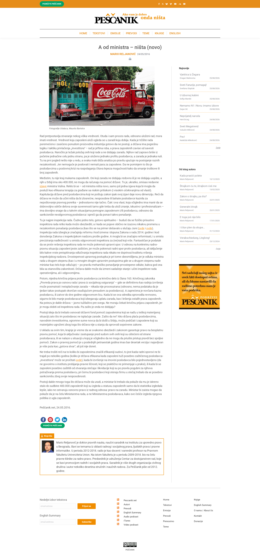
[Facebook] (159, 4)
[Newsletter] (184, 4)
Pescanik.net (130, 500)
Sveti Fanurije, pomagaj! (193, 84)
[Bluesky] (167, 4)
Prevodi (127, 508)
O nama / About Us (203, 510)
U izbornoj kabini (189, 95)
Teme (166, 526)
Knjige (197, 499)
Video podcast (131, 524)
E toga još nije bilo (190, 217)
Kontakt (198, 516)
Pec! (182, 136)
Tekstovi (167, 505)
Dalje (218, 147)
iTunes (127, 520)
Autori (127, 504)
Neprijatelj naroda (190, 115)
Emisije (167, 510)
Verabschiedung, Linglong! (195, 237)
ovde (141, 228)
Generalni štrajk (189, 206)
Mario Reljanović (123, 54)
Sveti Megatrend (189, 126)
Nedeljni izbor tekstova (53, 499)
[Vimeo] (171, 4)
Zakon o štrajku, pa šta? (193, 196)
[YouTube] (175, 4)
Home (166, 499)
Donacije (198, 521)
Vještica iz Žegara (190, 74)
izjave (43, 186)
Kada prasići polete (191, 175)
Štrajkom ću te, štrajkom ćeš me (198, 185)
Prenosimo (168, 521)
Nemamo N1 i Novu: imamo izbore (199, 105)
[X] (163, 4)
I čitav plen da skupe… (192, 227)
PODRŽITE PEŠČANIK (52, 425)
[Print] (130, 58)
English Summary (50, 515)
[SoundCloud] (180, 4)
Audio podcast (131, 516)
